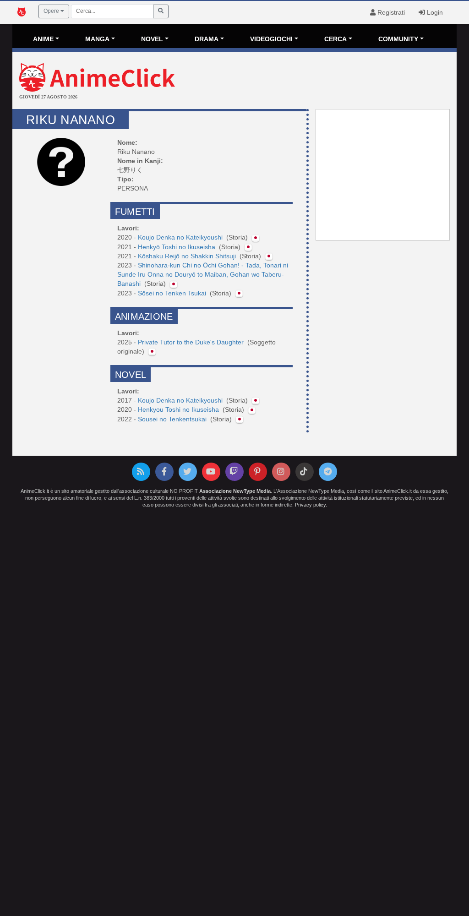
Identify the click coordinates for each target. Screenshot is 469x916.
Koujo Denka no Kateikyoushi (181, 237)
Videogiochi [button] (271, 39)
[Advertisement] (308, 81)
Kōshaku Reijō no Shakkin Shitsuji (188, 256)
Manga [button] (97, 39)
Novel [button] (152, 39)
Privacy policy (310, 504)
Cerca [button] (335, 39)
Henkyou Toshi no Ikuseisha (179, 409)
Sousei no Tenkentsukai (173, 419)
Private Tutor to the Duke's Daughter (191, 342)
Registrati (390, 12)
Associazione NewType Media (235, 491)
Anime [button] (43, 39)
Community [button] (398, 39)
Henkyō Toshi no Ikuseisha (177, 247)
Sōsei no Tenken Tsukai (173, 293)
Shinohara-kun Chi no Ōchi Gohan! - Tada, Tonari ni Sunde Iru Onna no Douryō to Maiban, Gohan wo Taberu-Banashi (202, 274)
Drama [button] (206, 39)
